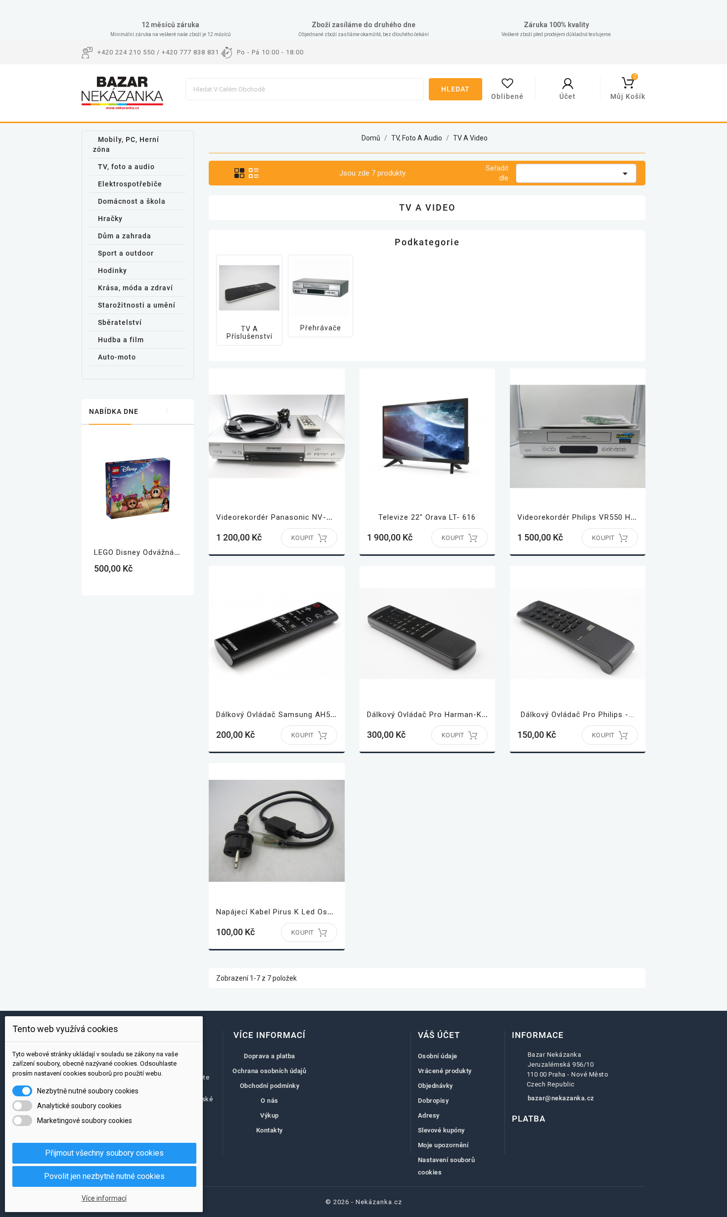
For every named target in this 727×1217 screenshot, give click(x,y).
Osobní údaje (437, 1056)
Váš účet (439, 1035)
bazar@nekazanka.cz (561, 1098)
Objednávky (435, 1085)
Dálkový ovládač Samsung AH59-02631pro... (297, 714)
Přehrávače (320, 328)
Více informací (104, 1198)
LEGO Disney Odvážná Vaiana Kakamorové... (175, 552)
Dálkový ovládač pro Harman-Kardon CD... (444, 714)
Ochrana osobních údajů (269, 1071)
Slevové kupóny (441, 1130)
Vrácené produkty (445, 1071)
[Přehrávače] (320, 287)
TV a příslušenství (250, 332)
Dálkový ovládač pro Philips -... (578, 714)
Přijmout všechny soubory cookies (104, 1153)
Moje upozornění (443, 1145)
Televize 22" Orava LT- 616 (427, 517)
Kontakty (269, 1130)
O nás (269, 1100)
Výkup (269, 1115)
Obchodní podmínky (270, 1085)
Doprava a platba (269, 1056)
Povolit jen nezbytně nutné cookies (104, 1176)
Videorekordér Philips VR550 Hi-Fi (579, 517)
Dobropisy (433, 1100)
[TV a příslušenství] (249, 288)
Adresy (429, 1115)
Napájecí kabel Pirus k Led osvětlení (284, 911)
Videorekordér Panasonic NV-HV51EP (286, 517)
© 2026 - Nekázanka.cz (363, 1202)
